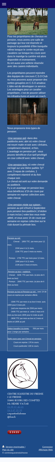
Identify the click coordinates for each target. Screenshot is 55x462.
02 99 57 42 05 (15, 406)
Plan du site (8, 449)
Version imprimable (15, 447)
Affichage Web (46, 449)
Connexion (47, 447)
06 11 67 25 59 (14, 410)
